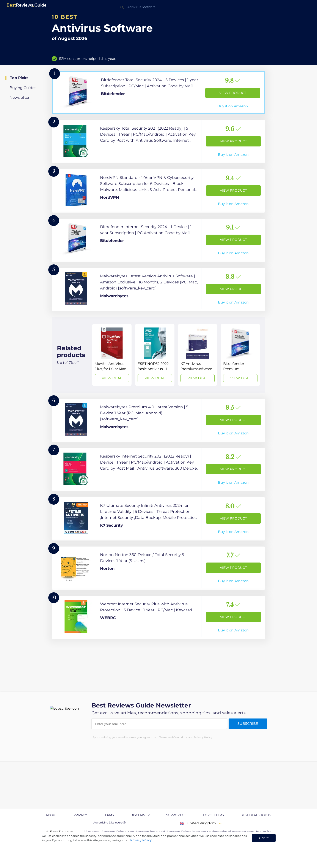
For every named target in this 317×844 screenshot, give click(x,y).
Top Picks (19, 78)
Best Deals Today (255, 815)
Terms (108, 815)
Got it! (264, 838)
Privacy (80, 815)
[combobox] (158, 7)
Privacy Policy (141, 840)
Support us (176, 815)
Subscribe (247, 724)
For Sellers (213, 815)
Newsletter (19, 97)
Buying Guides (22, 88)
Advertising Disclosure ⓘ (109, 822)
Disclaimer (140, 815)
